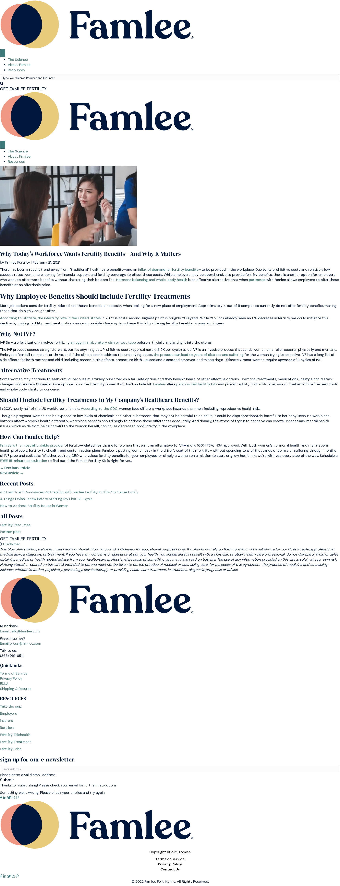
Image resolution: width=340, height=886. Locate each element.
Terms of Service (13, 673)
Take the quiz (11, 706)
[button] (23, 89)
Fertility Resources (15, 525)
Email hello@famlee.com (20, 631)
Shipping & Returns (15, 688)
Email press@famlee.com (20, 643)
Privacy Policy (11, 678)
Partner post (10, 531)
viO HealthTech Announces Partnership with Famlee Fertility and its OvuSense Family (69, 492)
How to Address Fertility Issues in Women (34, 505)
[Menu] (2, 53)
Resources (16, 70)
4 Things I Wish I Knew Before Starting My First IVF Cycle (46, 499)
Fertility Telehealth (15, 734)
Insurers (6, 720)
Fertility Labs (10, 749)
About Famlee (19, 64)
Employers (8, 713)
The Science (18, 59)
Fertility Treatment (15, 741)
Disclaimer (11, 544)
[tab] (170, 544)
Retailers (7, 727)
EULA (4, 683)
